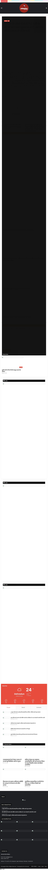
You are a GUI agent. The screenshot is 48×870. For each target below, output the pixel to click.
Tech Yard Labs (26, 866)
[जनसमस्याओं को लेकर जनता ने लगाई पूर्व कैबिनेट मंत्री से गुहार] (13, 752)
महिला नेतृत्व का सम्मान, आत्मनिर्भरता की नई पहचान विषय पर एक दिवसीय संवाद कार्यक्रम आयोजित (35, 762)
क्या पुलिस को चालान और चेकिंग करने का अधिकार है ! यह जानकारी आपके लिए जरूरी (28, 717)
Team (46, 866)
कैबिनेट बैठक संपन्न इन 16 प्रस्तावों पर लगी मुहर (20, 728)
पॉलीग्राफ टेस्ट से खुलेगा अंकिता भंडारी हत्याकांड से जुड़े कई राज (23, 723)
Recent (23, 707)
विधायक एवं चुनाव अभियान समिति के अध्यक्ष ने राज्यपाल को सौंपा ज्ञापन (13, 783)
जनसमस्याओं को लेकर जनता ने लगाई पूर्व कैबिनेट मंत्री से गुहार (12, 760)
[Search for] (46, 8)
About (42, 866)
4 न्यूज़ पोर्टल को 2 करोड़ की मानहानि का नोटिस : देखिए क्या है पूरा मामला (25, 712)
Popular (8, 707)
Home (39, 866)
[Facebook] (0, 869)
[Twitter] (1, 869)
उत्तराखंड (5, 20)
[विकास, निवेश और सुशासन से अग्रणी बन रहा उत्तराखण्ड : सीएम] (24, 843)
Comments (38, 707)
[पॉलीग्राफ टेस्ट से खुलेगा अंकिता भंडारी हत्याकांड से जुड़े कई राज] (6, 725)
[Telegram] (3, 869)
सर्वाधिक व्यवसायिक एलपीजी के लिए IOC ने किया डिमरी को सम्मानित (34, 783)
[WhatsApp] (2, 869)
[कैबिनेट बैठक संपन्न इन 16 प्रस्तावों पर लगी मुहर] (6, 730)
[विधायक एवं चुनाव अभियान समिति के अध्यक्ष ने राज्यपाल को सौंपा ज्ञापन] (13, 774)
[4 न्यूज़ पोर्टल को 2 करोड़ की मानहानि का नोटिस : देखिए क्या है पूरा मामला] (6, 713)
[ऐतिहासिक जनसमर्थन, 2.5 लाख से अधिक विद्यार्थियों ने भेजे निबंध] (39, 834)
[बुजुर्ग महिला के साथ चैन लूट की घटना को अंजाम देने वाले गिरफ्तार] (6, 736)
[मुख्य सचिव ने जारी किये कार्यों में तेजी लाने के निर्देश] (8, 825)
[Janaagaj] (24, 8)
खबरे (8, 20)
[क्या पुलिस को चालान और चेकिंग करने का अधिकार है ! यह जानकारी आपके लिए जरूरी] (6, 719)
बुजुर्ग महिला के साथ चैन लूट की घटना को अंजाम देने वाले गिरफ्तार (24, 734)
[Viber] (4, 869)
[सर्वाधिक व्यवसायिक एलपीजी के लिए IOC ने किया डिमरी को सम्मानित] (35, 774)
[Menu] (1, 8)
